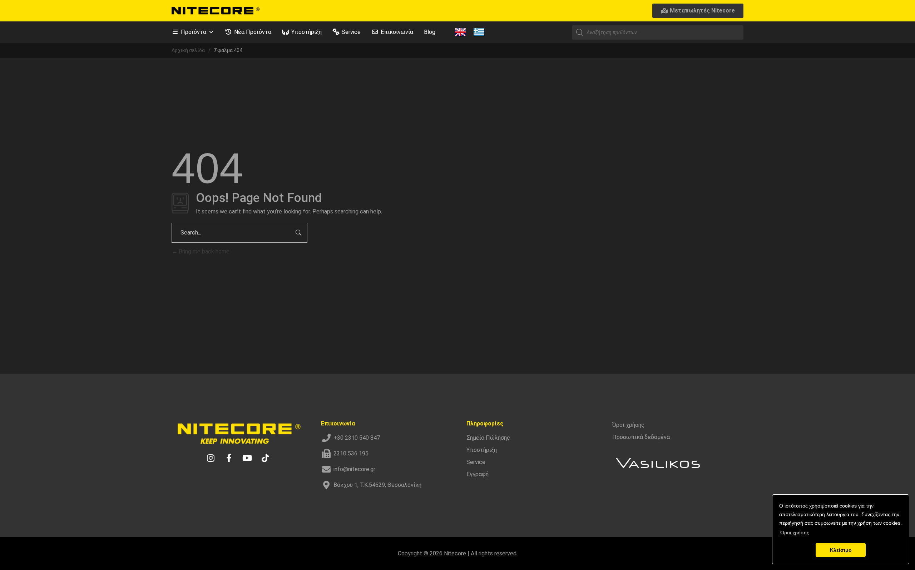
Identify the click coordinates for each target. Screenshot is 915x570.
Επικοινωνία (397, 32)
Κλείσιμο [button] (841, 550)
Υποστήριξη (306, 32)
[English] (460, 32)
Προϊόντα (193, 32)
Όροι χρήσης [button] (794, 532)
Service (351, 32)
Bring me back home (203, 251)
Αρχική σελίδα (188, 50)
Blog (429, 32)
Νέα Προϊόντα (252, 32)
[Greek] (479, 32)
